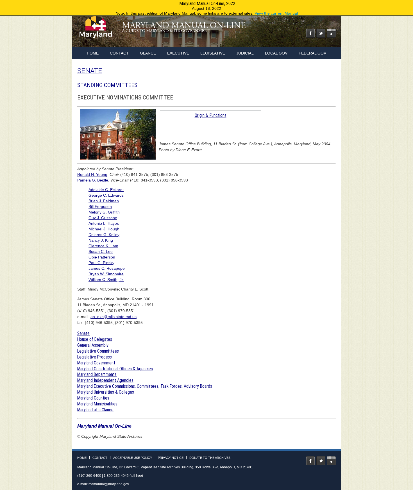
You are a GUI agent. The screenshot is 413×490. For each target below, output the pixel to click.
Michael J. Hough (103, 229)
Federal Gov (312, 53)
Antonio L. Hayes (103, 223)
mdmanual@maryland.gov (108, 484)
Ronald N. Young (92, 174)
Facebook (310, 33)
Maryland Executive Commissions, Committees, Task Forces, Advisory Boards (144, 386)
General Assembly (92, 345)
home (93, 53)
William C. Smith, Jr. (106, 279)
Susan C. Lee (100, 251)
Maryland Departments (97, 374)
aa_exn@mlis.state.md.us (113, 316)
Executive (178, 53)
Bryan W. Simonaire (106, 274)
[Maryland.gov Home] (96, 30)
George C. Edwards (106, 195)
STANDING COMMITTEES (107, 85)
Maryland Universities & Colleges (105, 392)
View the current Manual (276, 13)
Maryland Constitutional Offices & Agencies (115, 368)
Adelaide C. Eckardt (106, 189)
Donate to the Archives (209, 457)
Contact (119, 53)
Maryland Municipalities (97, 404)
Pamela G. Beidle (92, 180)
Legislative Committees (98, 351)
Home (82, 457)
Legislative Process (94, 357)
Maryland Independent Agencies (105, 380)
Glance (148, 53)
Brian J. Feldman (103, 201)
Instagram (331, 33)
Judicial (245, 53)
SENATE (89, 71)
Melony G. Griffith (104, 212)
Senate (83, 333)
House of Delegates (94, 339)
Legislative (212, 53)
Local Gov (276, 53)
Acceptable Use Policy (132, 457)
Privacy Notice (170, 457)
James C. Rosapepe (106, 268)
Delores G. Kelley (103, 234)
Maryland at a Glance (95, 409)
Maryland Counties (93, 398)
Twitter (320, 33)
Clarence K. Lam (103, 246)
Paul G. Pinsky (101, 262)
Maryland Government (96, 363)
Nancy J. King (100, 240)
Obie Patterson (101, 257)
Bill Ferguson (100, 206)
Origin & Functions (210, 115)
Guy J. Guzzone (102, 217)
